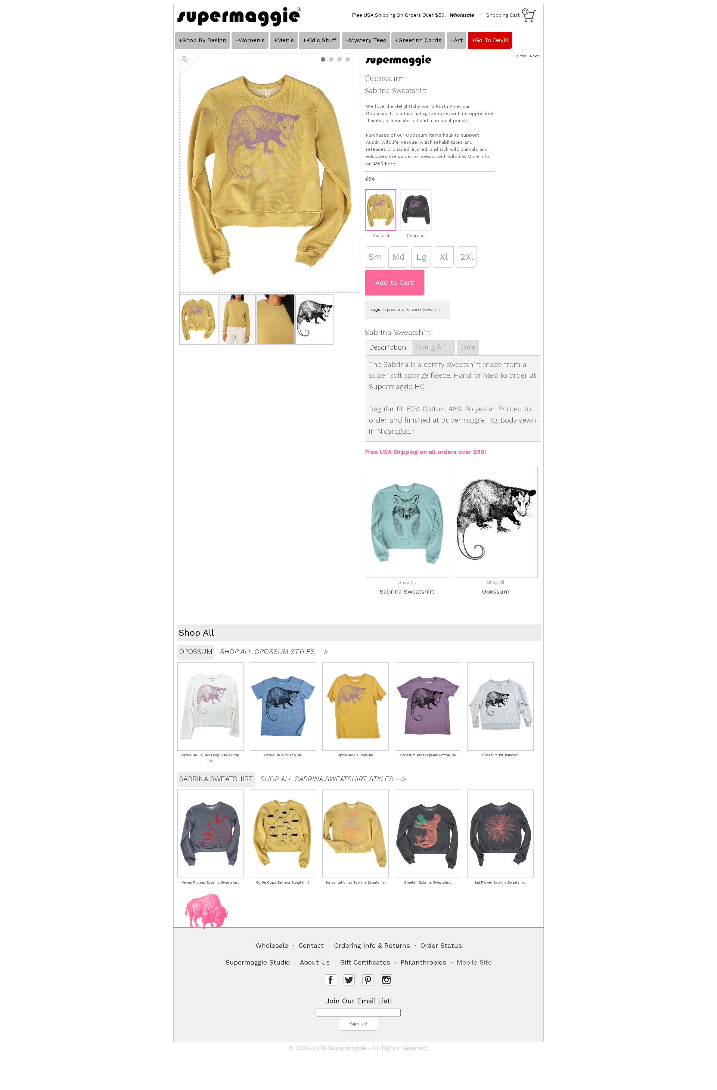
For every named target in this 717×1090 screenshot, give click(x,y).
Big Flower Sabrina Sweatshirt (500, 882)
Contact (311, 945)
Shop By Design (204, 40)
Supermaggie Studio (258, 962)
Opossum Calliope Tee (355, 755)
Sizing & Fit (433, 347)
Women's (252, 40)
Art (458, 40)
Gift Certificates (365, 962)
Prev (522, 56)
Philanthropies (423, 962)
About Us (315, 962)
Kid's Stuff (321, 40)
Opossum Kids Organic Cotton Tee (428, 755)
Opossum (393, 309)
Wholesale (271, 945)
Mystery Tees (367, 40)
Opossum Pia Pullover (500, 755)
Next (534, 56)
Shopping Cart (503, 15)
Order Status (441, 945)
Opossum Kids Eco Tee (282, 755)
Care (467, 347)
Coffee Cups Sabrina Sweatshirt (283, 882)
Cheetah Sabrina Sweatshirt (427, 882)
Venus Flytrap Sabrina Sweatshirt (210, 882)
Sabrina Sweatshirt (425, 309)
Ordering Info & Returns (372, 945)
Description (387, 347)
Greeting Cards (419, 40)
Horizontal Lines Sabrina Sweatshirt (355, 882)
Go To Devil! (491, 40)
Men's (285, 40)
